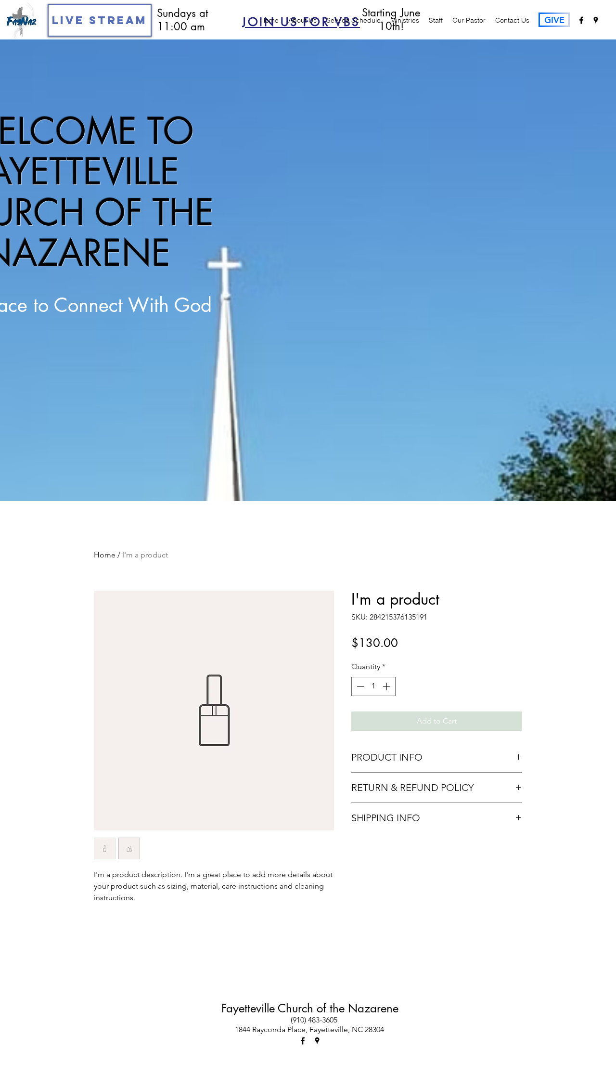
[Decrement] (359, 686)
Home (105, 554)
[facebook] (581, 20)
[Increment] (387, 686)
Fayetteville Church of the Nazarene (309, 1008)
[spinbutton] (373, 686)
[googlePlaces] (596, 20)
